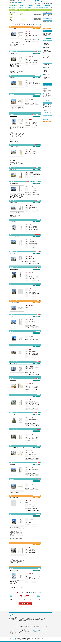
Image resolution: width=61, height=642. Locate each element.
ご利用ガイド (38, 3)
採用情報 (47, 3)
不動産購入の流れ (46, 88)
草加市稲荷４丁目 (13, 169)
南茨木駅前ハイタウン (13, 53)
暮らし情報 (35, 631)
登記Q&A (45, 55)
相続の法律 (45, 70)
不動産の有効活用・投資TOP (47, 119)
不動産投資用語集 (46, 117)
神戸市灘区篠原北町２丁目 (14, 202)
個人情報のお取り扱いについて (26, 638)
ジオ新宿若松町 (12, 253)
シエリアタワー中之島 (13, 116)
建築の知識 (45, 73)
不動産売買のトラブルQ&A (47, 44)
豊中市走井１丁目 (13, 544)
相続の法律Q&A (46, 43)
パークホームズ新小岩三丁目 (14, 236)
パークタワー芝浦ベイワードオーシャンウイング (17, 447)
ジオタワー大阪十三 (13, 414)
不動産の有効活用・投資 (48, 633)
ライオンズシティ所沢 (13, 363)
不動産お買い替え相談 (13, 632)
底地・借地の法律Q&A (47, 47)
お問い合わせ (44, 3)
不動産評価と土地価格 (47, 77)
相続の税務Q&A (46, 50)
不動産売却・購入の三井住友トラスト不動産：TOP (15, 7)
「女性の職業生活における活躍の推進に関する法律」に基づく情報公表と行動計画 (30, 618)
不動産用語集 (46, 110)
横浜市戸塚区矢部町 (13, 221)
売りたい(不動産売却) (24, 7)
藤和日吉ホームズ (13, 464)
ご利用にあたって (12, 638)
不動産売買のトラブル (47, 67)
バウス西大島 (12, 316)
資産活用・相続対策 (46, 74)
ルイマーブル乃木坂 (13, 380)
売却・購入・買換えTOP (47, 100)
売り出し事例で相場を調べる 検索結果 (43, 7)
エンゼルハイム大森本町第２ (14, 285)
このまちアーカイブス (37, 632)
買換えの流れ (46, 89)
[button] (13, 615)
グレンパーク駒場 (13, 28)
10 (36, 24)
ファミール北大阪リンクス (14, 269)
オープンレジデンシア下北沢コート (15, 346)
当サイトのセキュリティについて (14, 639)
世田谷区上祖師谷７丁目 (14, 146)
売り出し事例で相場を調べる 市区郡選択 (33, 7)
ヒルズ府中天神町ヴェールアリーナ (15, 396)
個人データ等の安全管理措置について (37, 638)
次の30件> (39, 24)
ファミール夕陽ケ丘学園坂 (14, 570)
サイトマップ (27, 639)
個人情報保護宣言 (18, 638)
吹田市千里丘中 (12, 77)
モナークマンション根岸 (14, 497)
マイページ (34, 3)
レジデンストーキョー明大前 (14, 302)
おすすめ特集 (11, 633)
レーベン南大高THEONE (14, 183)
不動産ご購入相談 (12, 631)
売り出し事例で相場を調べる (23, 630)
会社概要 (51, 3)
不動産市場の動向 (46, 78)
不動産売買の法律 (46, 64)
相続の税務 (45, 71)
